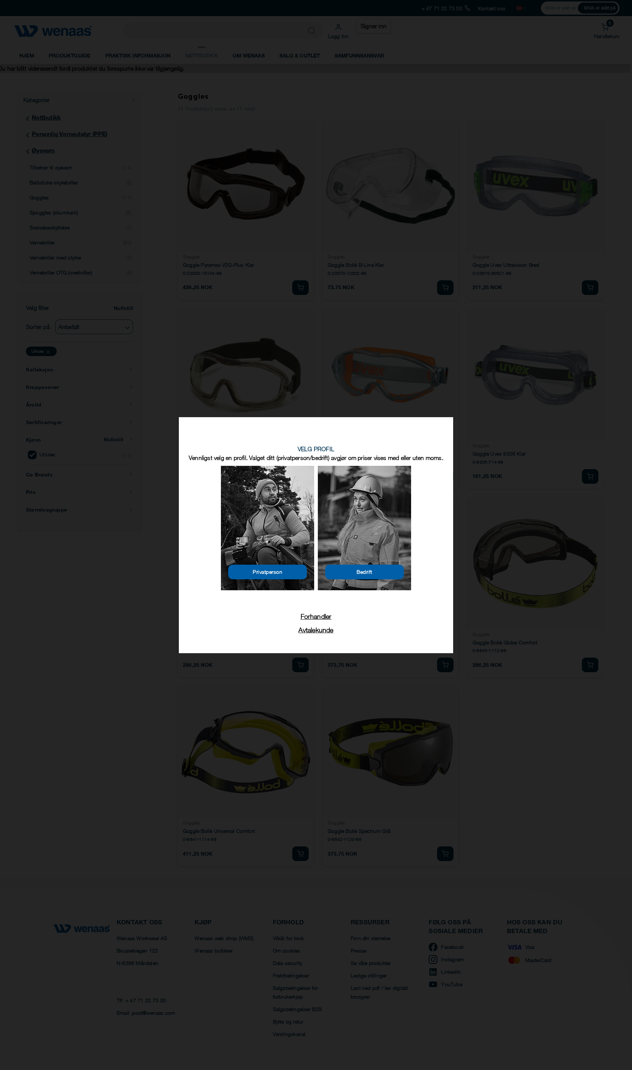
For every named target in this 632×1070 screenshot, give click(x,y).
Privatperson (267, 572)
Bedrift (364, 572)
